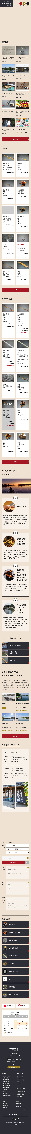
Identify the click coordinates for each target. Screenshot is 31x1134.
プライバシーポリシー (21, 1122)
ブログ (3, 1101)
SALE (9, 900)
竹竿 (12, 869)
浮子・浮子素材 (11, 877)
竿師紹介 (18, 1101)
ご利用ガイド (19, 1073)
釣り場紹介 (19, 1104)
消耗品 (4, 1091)
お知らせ (5, 1103)
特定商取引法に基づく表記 (11, 1122)
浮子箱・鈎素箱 (6, 1087)
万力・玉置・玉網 (6, 1085)
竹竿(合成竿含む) (7, 1076)
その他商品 (5, 1093)
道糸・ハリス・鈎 (6, 1081)
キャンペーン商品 (12, 907)
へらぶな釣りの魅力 (21, 1091)
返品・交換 (19, 1082)
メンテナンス (20, 1084)
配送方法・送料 (20, 1080)
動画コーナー (6, 1105)
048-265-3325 (14, 761)
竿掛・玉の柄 (14, 873)
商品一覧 (4, 1073)
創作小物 (5, 1089)
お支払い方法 (20, 1078)
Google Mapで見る (7, 843)
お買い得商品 (11, 903)
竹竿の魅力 (19, 1096)
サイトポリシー (15, 1124)
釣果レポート (6, 1107)
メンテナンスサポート (22, 1109)
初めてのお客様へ (21, 1076)
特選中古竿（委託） (7, 1095)
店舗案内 (18, 1106)
